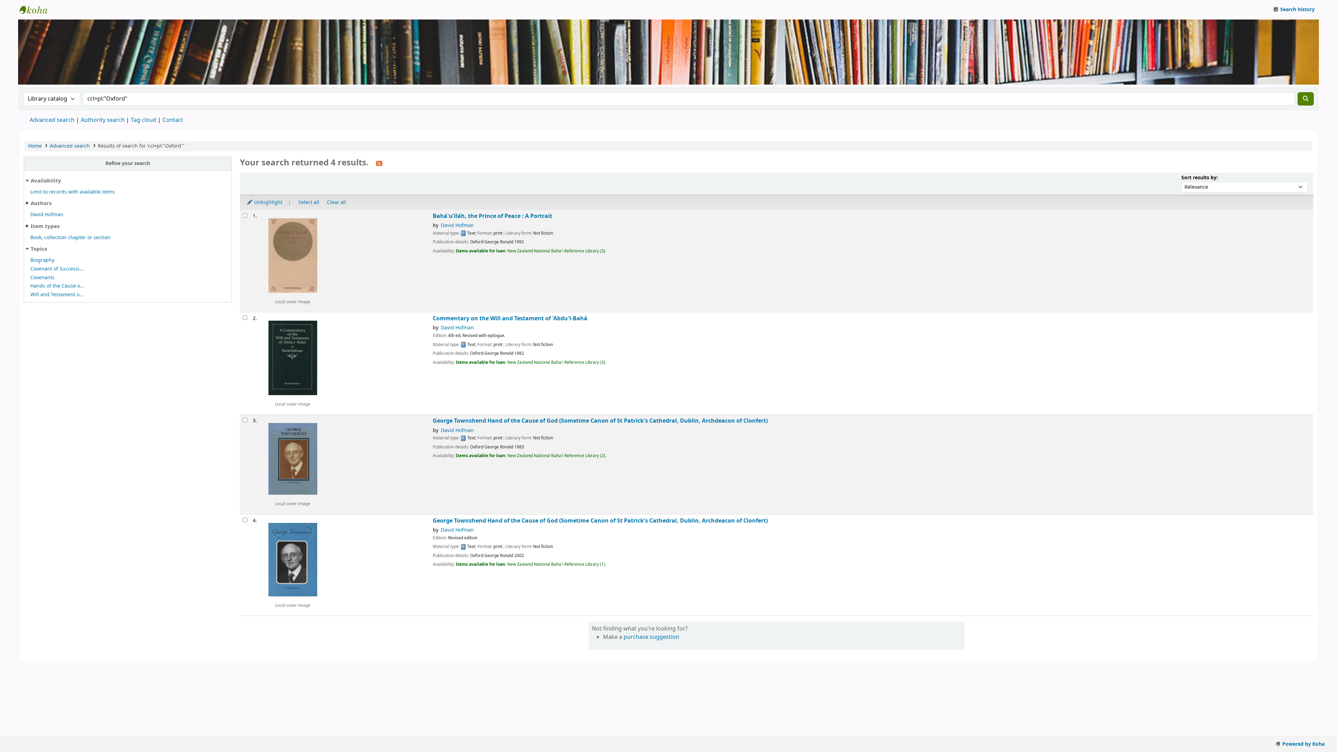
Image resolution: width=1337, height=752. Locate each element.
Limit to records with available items (72, 192)
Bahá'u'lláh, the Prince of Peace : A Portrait (492, 216)
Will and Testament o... (57, 294)
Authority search (103, 120)
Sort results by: (1199, 177)
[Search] (1306, 98)
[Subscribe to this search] (379, 163)
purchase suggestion (651, 637)
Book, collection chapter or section (70, 237)
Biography (42, 260)
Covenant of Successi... (57, 269)
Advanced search (52, 120)
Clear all (336, 202)
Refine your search (127, 163)
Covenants (42, 277)
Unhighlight (267, 202)
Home (35, 146)
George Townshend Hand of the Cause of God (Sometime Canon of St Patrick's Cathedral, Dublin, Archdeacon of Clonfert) (600, 420)
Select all (308, 202)
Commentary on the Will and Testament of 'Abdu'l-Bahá (510, 318)
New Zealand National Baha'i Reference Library (36, 10)
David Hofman (46, 214)
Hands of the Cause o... (57, 286)
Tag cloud (143, 120)
